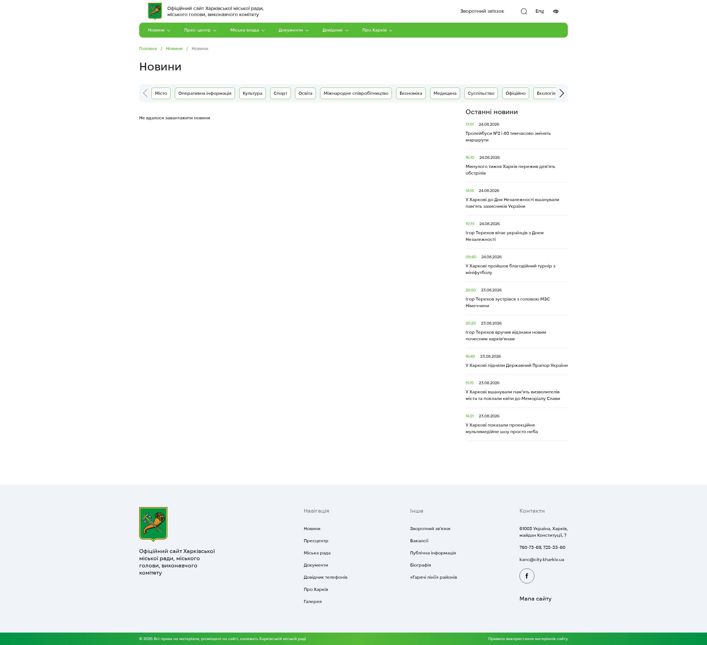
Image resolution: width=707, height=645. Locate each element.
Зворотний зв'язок (482, 11)
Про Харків (374, 30)
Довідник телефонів (325, 577)
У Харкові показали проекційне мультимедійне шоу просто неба (502, 424)
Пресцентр (316, 540)
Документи (291, 30)
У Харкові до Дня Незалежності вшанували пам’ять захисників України (512, 198)
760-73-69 (530, 547)
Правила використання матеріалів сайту (528, 638)
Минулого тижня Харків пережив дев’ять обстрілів (510, 165)
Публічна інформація (433, 553)
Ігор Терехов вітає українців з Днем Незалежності (505, 232)
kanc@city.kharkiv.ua (541, 559)
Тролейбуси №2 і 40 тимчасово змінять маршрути (508, 132)
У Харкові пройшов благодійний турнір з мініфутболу (510, 265)
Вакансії (419, 540)
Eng (539, 11)
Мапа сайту (535, 599)
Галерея (313, 601)
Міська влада (244, 30)
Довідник (333, 30)
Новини (156, 30)
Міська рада (317, 553)
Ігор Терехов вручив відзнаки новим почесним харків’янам (506, 331)
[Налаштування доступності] (555, 11)
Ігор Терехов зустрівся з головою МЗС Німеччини (508, 298)
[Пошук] (524, 11)
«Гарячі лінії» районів (433, 577)
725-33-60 (554, 547)
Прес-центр (197, 30)
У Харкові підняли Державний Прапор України (517, 361)
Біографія (420, 565)
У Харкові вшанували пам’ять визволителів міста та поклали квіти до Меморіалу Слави (513, 391)
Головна (148, 48)
